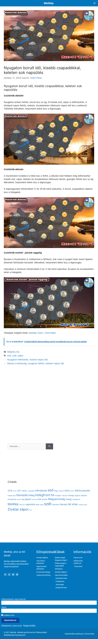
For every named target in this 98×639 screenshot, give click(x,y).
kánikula (34, 499)
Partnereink (89, 634)
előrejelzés (41, 490)
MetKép (49, 3)
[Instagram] (9, 574)
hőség (71, 495)
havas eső (12, 495)
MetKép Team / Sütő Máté (42, 333)
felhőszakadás (82, 490)
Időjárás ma (13, 352)
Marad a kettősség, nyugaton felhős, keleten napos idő (35, 363)
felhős (72, 491)
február (61, 491)
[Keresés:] (27, 446)
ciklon (24, 491)
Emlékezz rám (8, 615)
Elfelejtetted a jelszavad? (11, 626)
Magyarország (56, 499)
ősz (30, 510)
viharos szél (82, 505)
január (19, 499)
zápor (20, 355)
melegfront (76, 499)
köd (39, 499)
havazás (22, 495)
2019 (10, 490)
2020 (14, 491)
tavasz (64, 504)
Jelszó (3, 607)
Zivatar (13, 509)
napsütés (30, 504)
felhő (67, 490)
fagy (56, 491)
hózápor (58, 495)
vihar (75, 504)
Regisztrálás (29, 625)
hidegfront (42, 495)
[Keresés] (49, 446)
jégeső (28, 499)
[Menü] (94, 3)
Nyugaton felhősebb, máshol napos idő (27, 359)
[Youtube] (13, 574)
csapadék (31, 491)
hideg (31, 495)
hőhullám (65, 495)
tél (69, 504)
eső (9, 355)
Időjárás (77, 495)
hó (52, 495)
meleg (69, 499)
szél (14, 355)
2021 (19, 491)
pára (42, 505)
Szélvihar (55, 505)
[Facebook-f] (5, 574)
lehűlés (44, 499)
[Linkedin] (17, 574)
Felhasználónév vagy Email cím (13, 599)
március (22, 505)
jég (23, 499)
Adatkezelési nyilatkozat (74, 634)
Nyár (38, 505)
